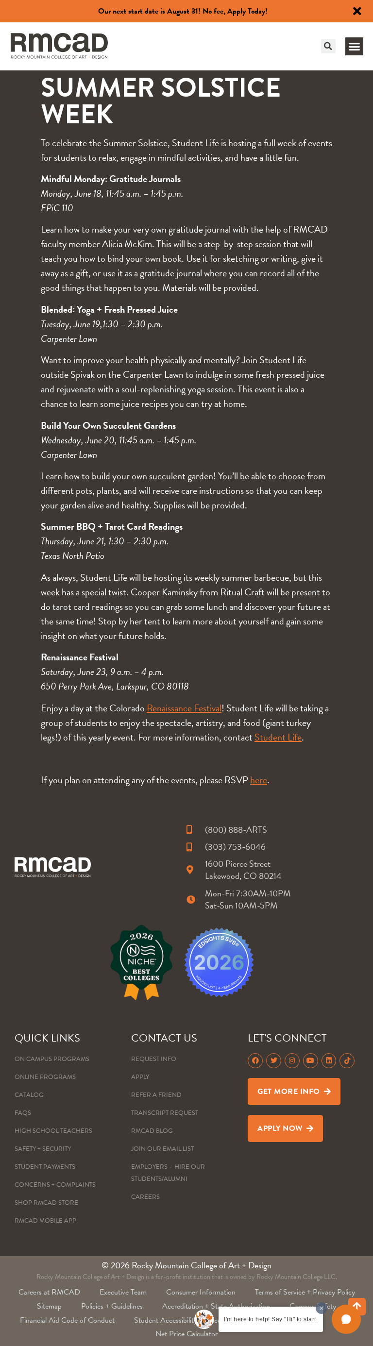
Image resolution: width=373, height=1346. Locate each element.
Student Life (278, 737)
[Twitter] (273, 1060)
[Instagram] (292, 1060)
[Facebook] (255, 1060)
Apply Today (246, 11)
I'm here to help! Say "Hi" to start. (271, 1319)
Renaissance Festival (184, 708)
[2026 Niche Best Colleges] (141, 962)
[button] (328, 46)
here (258, 780)
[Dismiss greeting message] (321, 1308)
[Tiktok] (347, 1060)
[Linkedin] (329, 1060)
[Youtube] (310, 1060)
